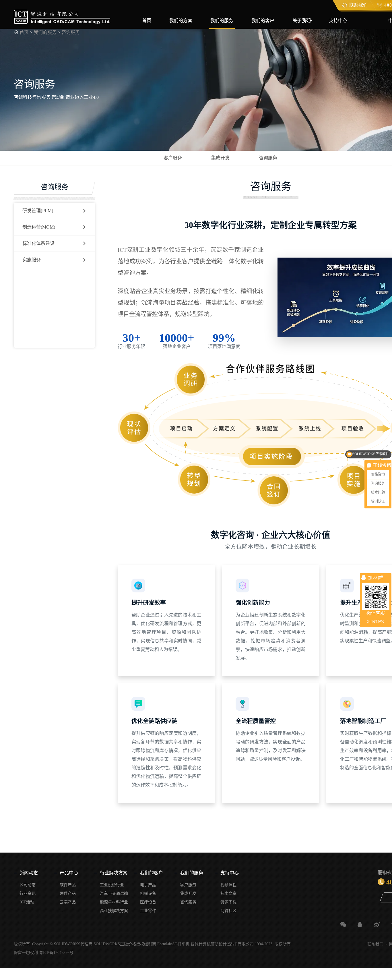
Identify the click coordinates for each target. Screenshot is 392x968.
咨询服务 (70, 32)
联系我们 (375, 944)
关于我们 (301, 20)
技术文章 (228, 893)
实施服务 (31, 259)
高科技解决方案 (114, 911)
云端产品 (68, 902)
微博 (377, 924)
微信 (343, 924)
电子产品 (148, 885)
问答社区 (228, 911)
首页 (146, 20)
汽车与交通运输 (114, 893)
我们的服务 (221, 20)
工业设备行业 (112, 885)
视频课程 (228, 885)
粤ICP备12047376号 (56, 952)
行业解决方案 (113, 872)
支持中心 (338, 20)
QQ (360, 924)
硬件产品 (68, 893)
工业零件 (148, 911)
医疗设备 (148, 902)
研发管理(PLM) (37, 210)
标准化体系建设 (38, 243)
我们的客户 (262, 20)
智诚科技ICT (62, 17)
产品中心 (69, 872)
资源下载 (228, 902)
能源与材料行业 (114, 902)
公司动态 (28, 885)
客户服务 (173, 157)
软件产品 (68, 885)
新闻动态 (29, 872)
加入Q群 (375, 577)
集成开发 (220, 157)
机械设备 (148, 893)
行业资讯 (28, 893)
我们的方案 (180, 20)
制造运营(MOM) (38, 227)
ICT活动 (27, 902)
